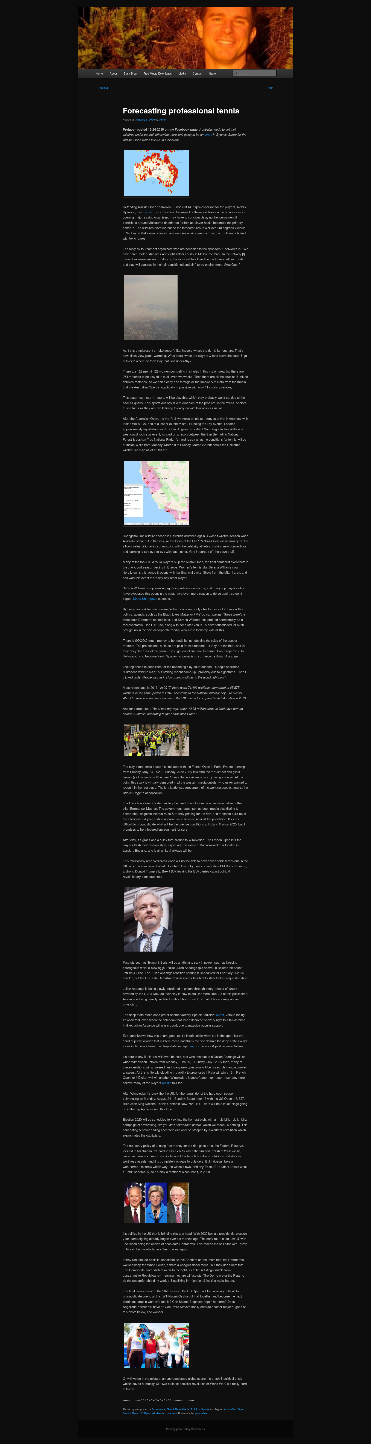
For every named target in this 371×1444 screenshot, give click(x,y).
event (208, 134)
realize (166, 1082)
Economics (158, 1409)
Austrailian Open (234, 1409)
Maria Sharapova (145, 598)
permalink (201, 1413)
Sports (205, 1409)
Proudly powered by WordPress (185, 1429)
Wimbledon (158, 1413)
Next (272, 88)
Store (212, 73)
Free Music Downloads (157, 73)
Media (182, 73)
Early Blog (130, 73)
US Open (145, 1413)
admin (162, 119)
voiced (147, 212)
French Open (130, 1413)
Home (99, 73)
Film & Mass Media (178, 1409)
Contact (197, 73)
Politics (195, 1409)
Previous (101, 88)
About (113, 73)
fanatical (194, 1046)
